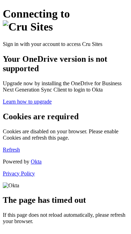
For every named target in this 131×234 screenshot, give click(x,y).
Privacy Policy (19, 173)
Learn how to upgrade (27, 102)
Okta (36, 162)
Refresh (11, 150)
